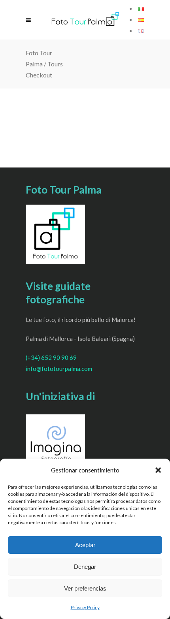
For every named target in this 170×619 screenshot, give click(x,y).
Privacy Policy (85, 607)
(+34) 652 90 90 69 (51, 357)
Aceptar (85, 545)
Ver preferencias (85, 588)
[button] (158, 470)
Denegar (85, 566)
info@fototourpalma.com (59, 368)
